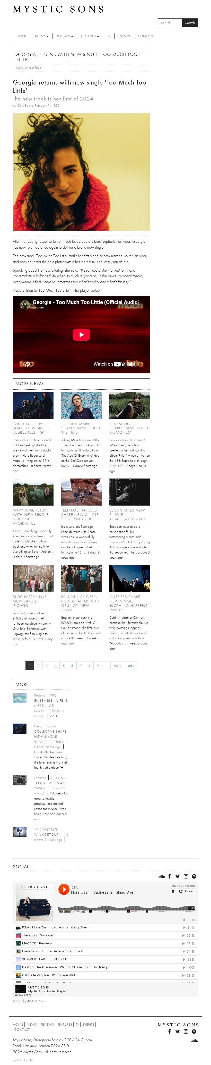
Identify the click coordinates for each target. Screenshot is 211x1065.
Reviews (63, 36)
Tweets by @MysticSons (29, 1001)
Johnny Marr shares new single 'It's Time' (81, 428)
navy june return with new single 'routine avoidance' (31, 517)
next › (117, 665)
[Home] (58, 8)
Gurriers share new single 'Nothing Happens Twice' (128, 603)
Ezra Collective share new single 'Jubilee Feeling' (31, 428)
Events (124, 36)
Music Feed (33, 67)
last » (130, 665)
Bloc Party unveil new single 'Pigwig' (31, 601)
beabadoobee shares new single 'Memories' (129, 428)
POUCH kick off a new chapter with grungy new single (80, 603)
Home (22, 36)
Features (88, 36)
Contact (145, 36)
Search (190, 22)
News (40, 36)
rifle (30, 1060)
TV (108, 36)
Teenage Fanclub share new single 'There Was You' (80, 515)
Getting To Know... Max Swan (50, 782)
